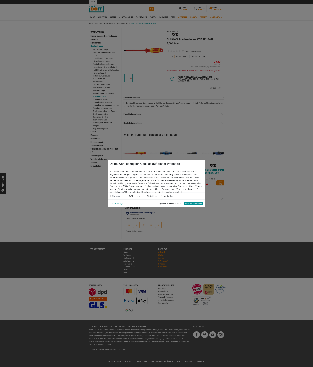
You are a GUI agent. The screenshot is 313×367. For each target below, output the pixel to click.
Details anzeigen (117, 203)
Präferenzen (134, 196)
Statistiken (152, 196)
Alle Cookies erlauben (193, 203)
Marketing (168, 196)
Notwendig (117, 196)
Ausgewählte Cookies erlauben (169, 203)
